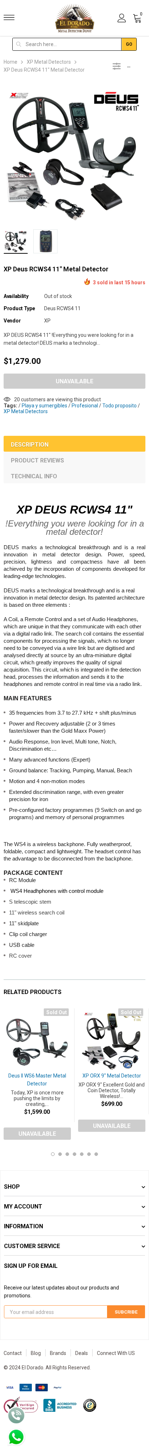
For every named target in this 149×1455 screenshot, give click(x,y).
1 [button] (53, 1154)
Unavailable (74, 381)
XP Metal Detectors (49, 62)
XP (47, 321)
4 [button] (74, 1154)
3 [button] (67, 1154)
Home (10, 62)
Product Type (19, 308)
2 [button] (60, 1154)
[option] (74, 153)
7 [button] (96, 1154)
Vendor (12, 321)
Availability (16, 296)
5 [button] (82, 1154)
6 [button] (89, 1154)
